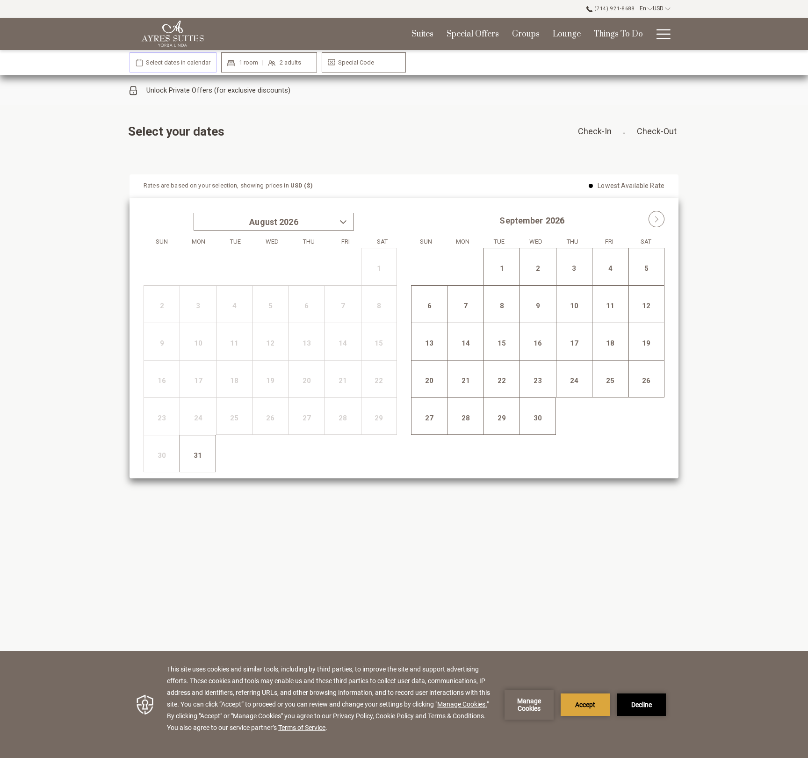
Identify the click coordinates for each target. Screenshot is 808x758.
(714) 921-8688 (614, 8)
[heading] (310, 135)
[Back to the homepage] (172, 34)
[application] (404, 704)
